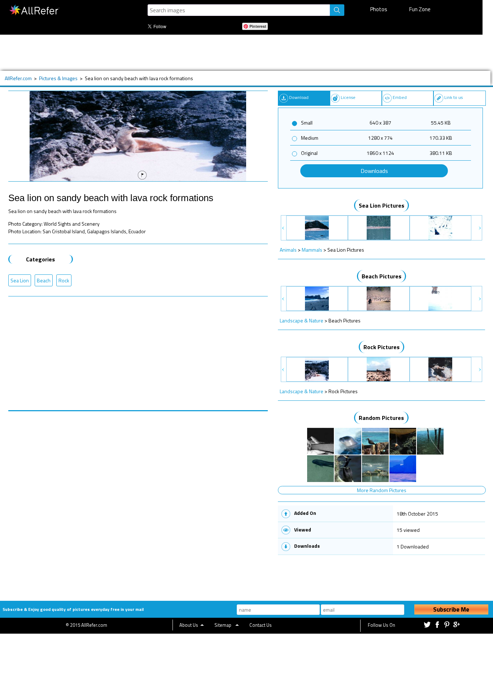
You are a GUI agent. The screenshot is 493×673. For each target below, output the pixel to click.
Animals (288, 249)
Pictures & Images (58, 78)
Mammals (312, 249)
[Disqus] (138, 501)
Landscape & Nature (301, 320)
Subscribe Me (451, 609)
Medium (309, 138)
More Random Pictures (381, 490)
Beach (44, 280)
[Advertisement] (236, 52)
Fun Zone (420, 9)
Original (309, 153)
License (348, 97)
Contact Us (260, 625)
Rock (63, 280)
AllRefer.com (18, 78)
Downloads (374, 170)
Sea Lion (19, 280)
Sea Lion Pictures (381, 205)
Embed (400, 97)
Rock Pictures (381, 347)
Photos (378, 9)
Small (307, 122)
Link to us (453, 97)
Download (299, 97)
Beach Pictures (381, 276)
